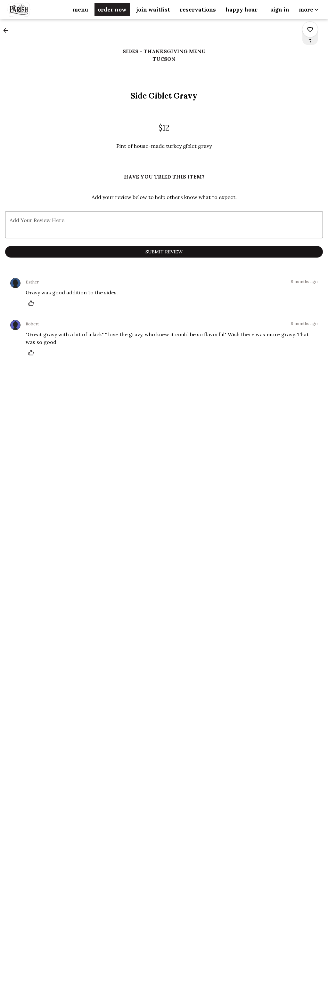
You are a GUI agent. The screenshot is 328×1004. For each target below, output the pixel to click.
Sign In (279, 9)
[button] (309, 9)
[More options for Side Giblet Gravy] (310, 29)
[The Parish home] (34, 10)
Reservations (198, 9)
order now (112, 9)
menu (80, 9)
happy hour (242, 9)
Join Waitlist (153, 9)
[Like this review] (33, 303)
